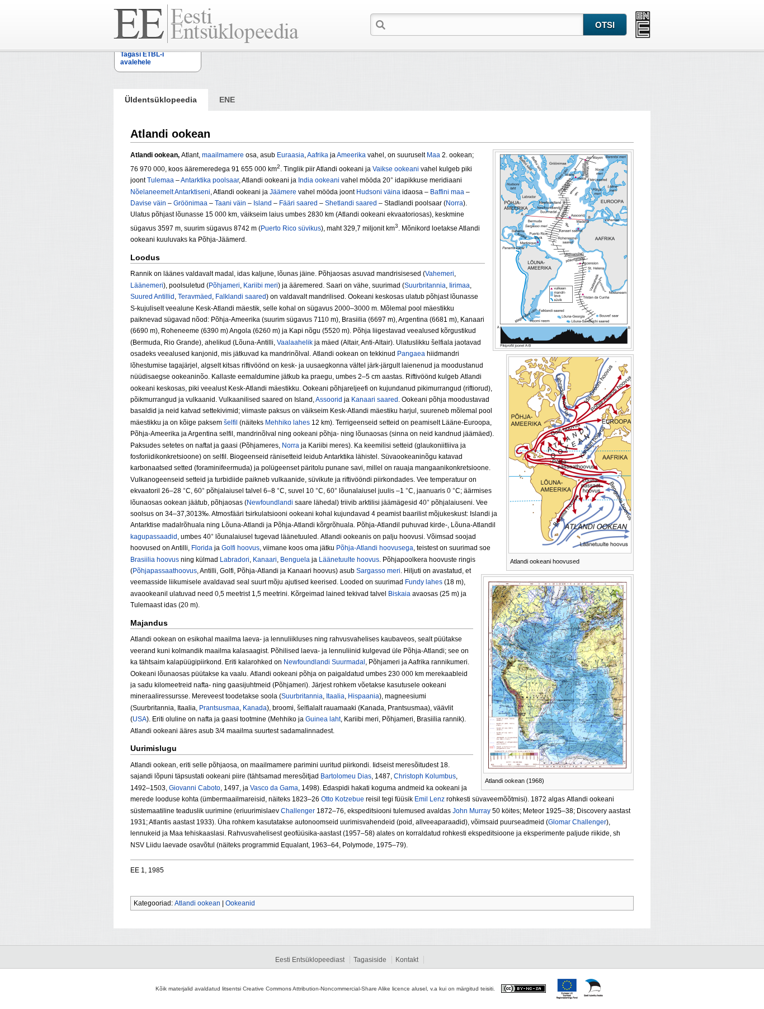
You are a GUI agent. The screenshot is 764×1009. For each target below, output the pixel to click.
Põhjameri (224, 285)
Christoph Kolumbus (425, 776)
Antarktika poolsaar (210, 180)
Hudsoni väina (378, 192)
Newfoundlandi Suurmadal (324, 662)
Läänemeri (146, 285)
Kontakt (406, 960)
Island (262, 203)
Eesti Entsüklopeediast (310, 960)
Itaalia (335, 696)
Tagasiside (369, 960)
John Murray (471, 811)
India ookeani (318, 180)
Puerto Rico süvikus (291, 228)
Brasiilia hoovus (154, 560)
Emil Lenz (429, 799)
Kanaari (265, 560)
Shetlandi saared (351, 203)
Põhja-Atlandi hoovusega (374, 548)
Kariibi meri (260, 285)
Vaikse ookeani (395, 169)
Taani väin (230, 203)
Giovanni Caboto (194, 788)
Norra (454, 203)
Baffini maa (447, 192)
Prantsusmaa (219, 708)
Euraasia (290, 155)
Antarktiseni (192, 192)
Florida (202, 548)
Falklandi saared (240, 297)
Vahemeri (439, 274)
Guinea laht (323, 719)
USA (140, 719)
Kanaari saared (374, 399)
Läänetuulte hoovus (349, 560)
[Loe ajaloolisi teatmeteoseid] (642, 24)
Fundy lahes (423, 582)
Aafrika (317, 155)
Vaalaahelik (295, 342)
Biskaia (399, 594)
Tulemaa (160, 180)
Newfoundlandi (270, 502)
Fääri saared (298, 203)
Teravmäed (195, 297)
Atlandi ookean (197, 903)
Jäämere (283, 192)
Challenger (298, 811)
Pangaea (411, 354)
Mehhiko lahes (287, 422)
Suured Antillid (152, 297)
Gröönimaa (190, 203)
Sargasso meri (378, 571)
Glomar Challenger (577, 822)
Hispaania (363, 696)
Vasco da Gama (274, 788)
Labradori (234, 560)
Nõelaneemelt (151, 192)
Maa (433, 155)
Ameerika (351, 155)
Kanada (255, 708)
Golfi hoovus (240, 548)
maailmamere (223, 155)
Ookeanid (240, 903)
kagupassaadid (153, 537)
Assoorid (328, 399)
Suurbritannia (425, 285)
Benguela (295, 560)
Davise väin (148, 203)
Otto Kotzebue (342, 799)
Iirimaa (459, 285)
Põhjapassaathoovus (165, 571)
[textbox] (485, 24)
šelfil (231, 422)
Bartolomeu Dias (345, 776)
